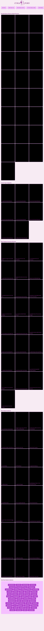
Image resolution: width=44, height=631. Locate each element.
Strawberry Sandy (34, 605)
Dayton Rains (25, 600)
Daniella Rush (16, 589)
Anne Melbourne (31, 587)
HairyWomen (40, 7)
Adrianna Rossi (26, 598)
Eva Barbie (21, 591)
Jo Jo (15, 605)
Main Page (4, 7)
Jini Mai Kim (33, 598)
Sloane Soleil (24, 596)
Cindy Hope (15, 607)
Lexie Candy (29, 603)
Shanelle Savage (25, 584)
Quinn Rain (9, 596)
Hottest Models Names (31, 7)
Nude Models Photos (20, 7)
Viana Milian (10, 591)
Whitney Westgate (9, 589)
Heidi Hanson (20, 605)
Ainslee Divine (19, 587)
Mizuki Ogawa (35, 603)
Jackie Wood (22, 607)
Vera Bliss (35, 596)
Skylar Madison (9, 605)
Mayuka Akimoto (32, 600)
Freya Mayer (28, 591)
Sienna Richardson (16, 596)
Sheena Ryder (34, 591)
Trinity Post (19, 584)
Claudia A (19, 600)
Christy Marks (9, 603)
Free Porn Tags (11, 7)
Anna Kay (29, 596)
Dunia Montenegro (12, 598)
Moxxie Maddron (11, 584)
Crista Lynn (23, 589)
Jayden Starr (34, 607)
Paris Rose (9, 607)
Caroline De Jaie (21, 603)
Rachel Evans (19, 598)
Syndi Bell (15, 603)
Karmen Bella (27, 605)
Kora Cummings (35, 589)
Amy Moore (15, 591)
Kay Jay (25, 587)
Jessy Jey (27, 607)
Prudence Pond (12, 587)
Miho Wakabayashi (12, 600)
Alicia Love (29, 589)
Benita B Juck (33, 584)
